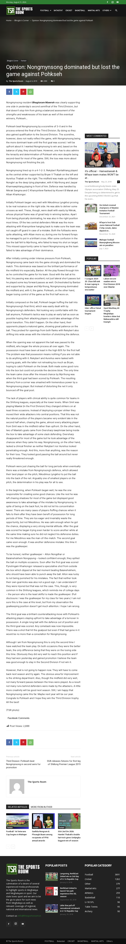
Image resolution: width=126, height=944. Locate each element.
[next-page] (13, 847)
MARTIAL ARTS (94, 10)
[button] (116, 10)
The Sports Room (16, 81)
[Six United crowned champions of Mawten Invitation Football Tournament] (91, 208)
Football (23, 61)
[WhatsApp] (30, 92)
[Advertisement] (105, 108)
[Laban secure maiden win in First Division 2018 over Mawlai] (112, 270)
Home (9, 20)
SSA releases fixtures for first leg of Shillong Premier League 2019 (64, 763)
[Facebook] (107, 2)
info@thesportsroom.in (29, 915)
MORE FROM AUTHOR (41, 807)
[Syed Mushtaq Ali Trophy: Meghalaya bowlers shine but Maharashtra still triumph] (112, 300)
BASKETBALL (80, 10)
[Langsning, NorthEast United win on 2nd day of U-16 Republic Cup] (51, 876)
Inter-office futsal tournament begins (93, 311)
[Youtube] (117, 2)
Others (105, 10)
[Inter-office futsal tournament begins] (93, 300)
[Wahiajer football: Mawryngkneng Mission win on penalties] (91, 242)
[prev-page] (8, 847)
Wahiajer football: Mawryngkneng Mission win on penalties (109, 242)
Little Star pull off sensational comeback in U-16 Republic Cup (70, 908)
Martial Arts (90, 166)
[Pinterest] (23, 92)
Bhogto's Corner (21, 20)
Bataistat (58, 10)
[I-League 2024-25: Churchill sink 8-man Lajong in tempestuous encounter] (93, 270)
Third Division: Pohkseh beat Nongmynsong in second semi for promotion (23, 764)
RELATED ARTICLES (17, 807)
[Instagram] (112, 2)
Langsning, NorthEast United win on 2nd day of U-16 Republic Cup (69, 876)
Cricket (107, 304)
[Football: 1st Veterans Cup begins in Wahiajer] (17, 821)
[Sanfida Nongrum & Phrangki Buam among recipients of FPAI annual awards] (43, 821)
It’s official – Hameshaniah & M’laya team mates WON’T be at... (101, 174)
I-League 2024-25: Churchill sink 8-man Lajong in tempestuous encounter (92, 284)
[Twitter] (16, 92)
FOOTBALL (44, 10)
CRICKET (68, 10)
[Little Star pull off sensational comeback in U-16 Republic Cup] (51, 908)
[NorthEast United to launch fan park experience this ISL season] (51, 891)
